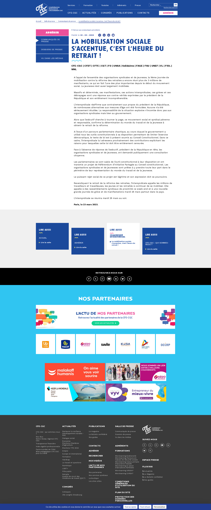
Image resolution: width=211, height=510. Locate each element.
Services (71, 5)
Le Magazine (149, 474)
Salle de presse (49, 21)
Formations (122, 451)
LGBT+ (65, 469)
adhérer (168, 13)
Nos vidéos (95, 461)
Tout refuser (145, 507)
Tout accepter (130, 507)
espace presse (150, 460)
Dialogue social (68, 438)
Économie (66, 441)
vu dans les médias (52, 58)
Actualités (89, 13)
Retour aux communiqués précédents (86, 30)
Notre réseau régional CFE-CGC (47, 440)
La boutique (94, 478)
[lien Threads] (129, 278)
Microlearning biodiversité (125, 456)
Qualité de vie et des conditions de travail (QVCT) (73, 477)
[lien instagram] (102, 278)
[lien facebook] (89, 278)
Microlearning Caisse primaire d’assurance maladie (127, 463)
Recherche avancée (171, 7)
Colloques (66, 492)
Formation (88, 5)
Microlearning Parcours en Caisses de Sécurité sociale (126, 459)
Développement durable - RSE (73, 434)
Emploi (65, 451)
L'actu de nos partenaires (97, 466)
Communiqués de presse (67, 21)
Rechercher (96, 456)
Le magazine (94, 431)
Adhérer (94, 451)
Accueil (38, 21)
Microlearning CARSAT (124, 474)
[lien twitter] (95, 278)
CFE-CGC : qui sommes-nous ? (48, 433)
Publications (124, 13)
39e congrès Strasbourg (72, 495)
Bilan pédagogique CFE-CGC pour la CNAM (47, 452)
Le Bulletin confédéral (98, 434)
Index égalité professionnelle (48, 447)
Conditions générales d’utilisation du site (125, 484)
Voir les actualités (104, 323)
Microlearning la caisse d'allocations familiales (124, 467)
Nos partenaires (95, 472)
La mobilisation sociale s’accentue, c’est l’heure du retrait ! (123, 243)
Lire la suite (46, 242)
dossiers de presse (52, 49)
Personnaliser (159, 507)
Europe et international (72, 454)
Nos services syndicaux (98, 475)
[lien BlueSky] (122, 278)
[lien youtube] (109, 278)
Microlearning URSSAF (124, 471)
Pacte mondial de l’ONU (46, 449)
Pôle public (66, 471)
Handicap (66, 460)
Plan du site (122, 492)
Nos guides (93, 437)
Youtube (105, 5)
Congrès (106, 13)
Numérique (66, 466)
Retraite (65, 474)
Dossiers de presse (123, 434)
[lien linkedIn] (116, 278)
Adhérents (121, 5)
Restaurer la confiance (71, 431)
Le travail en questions (71, 463)
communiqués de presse (50, 40)
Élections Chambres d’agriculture (70, 444)
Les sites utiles (95, 481)
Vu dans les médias (123, 437)
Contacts (143, 13)
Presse (138, 5)
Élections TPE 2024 (70, 448)
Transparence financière (46, 444)
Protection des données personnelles (124, 499)
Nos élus (39, 437)
